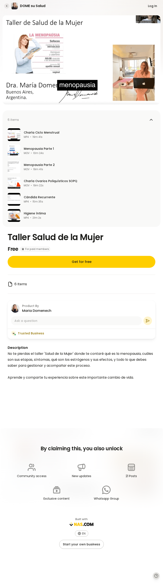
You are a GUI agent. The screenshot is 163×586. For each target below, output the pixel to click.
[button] (81, 533)
